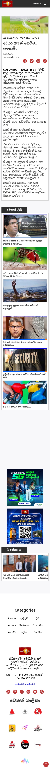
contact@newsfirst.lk (25, 684)
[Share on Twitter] (32, 62)
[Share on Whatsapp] (38, 62)
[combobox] (37, 4)
